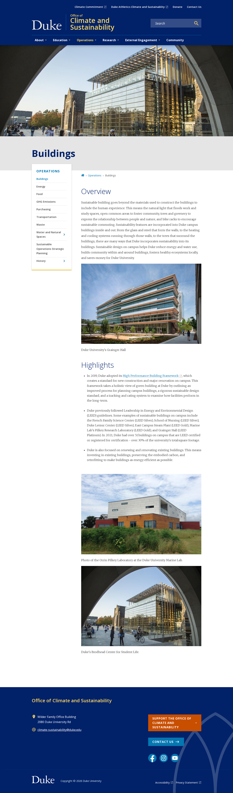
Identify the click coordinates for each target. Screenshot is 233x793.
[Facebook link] (152, 758)
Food (39, 194)
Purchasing (43, 209)
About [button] (39, 40)
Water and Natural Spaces (48, 234)
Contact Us (194, 7)
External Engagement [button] (141, 40)
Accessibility (162, 782)
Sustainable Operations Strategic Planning (50, 249)
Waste (40, 224)
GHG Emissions (46, 201)
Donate (177, 7)
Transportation (46, 217)
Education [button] (60, 40)
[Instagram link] (163, 758)
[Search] (196, 23)
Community (175, 40)
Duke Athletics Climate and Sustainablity (138, 7)
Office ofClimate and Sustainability (72, 700)
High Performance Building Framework (151, 376)
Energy (40, 186)
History (41, 261)
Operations (48, 171)
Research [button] (109, 40)
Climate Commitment (89, 7)
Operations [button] (85, 40)
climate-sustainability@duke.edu (59, 730)
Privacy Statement (187, 782)
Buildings (42, 179)
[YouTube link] (175, 758)
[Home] (82, 175)
